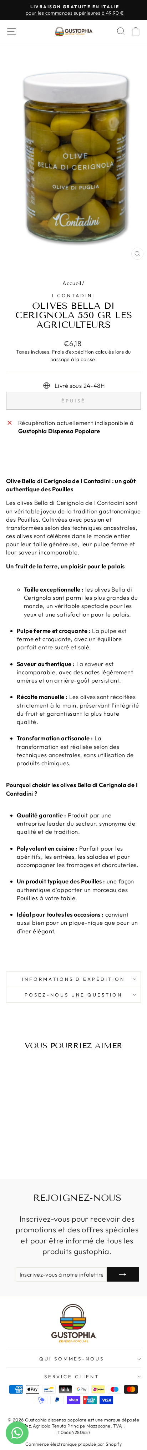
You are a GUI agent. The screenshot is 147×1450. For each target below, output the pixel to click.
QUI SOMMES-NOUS (72, 1359)
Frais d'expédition (73, 352)
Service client (71, 1376)
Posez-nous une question (73, 995)
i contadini (73, 295)
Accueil (71, 283)
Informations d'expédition (73, 979)
